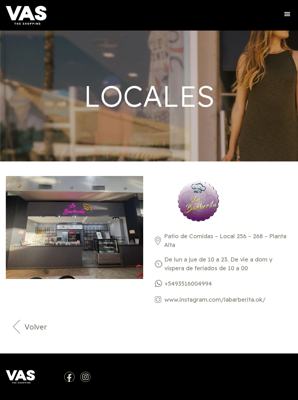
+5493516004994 (188, 283)
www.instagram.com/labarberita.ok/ (215, 299)
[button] (287, 14)
